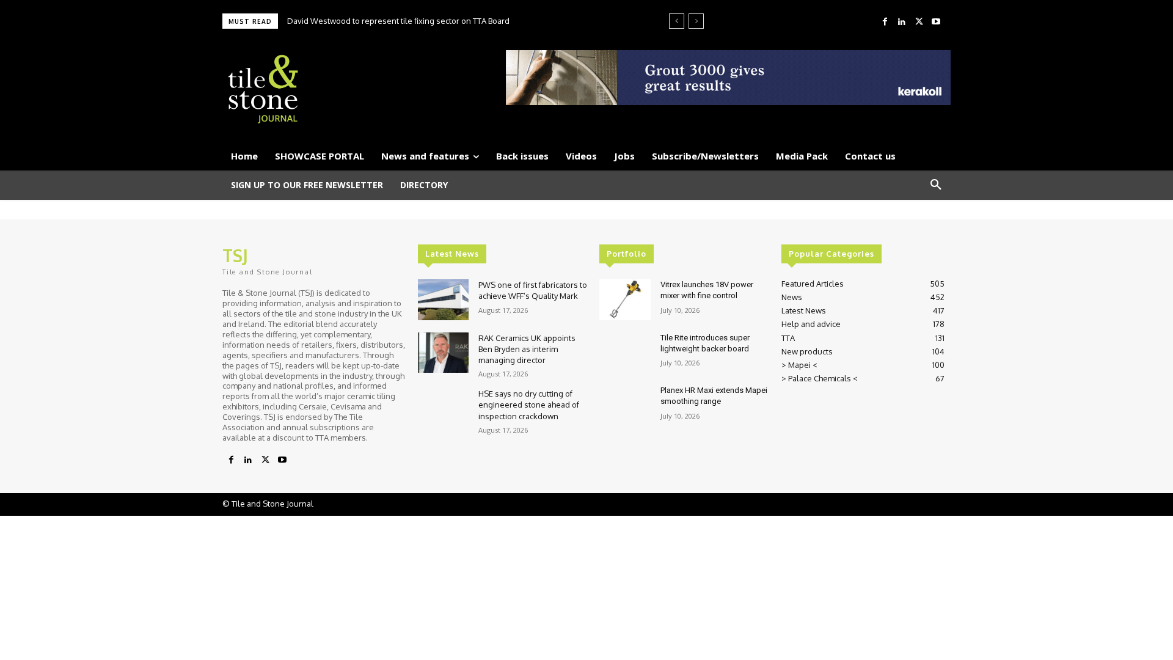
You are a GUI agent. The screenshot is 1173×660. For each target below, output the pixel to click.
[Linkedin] (901, 22)
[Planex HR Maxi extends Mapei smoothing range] (624, 405)
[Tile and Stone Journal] (339, 89)
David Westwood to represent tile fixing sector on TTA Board (398, 21)
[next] (696, 21)
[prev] (676, 21)
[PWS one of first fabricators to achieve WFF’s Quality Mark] (443, 299)
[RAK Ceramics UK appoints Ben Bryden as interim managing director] (443, 352)
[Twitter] (918, 22)
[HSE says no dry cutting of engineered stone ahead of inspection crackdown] (443, 408)
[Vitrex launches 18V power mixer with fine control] (624, 299)
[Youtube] (936, 22)
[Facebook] (884, 22)
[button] (936, 185)
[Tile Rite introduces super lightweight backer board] (624, 352)
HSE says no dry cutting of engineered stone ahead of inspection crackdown (528, 404)
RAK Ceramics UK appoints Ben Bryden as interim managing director (527, 349)
